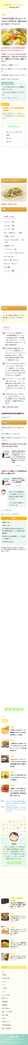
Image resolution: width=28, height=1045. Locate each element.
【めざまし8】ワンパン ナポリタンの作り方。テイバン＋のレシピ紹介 (18, 931)
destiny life (14, 7)
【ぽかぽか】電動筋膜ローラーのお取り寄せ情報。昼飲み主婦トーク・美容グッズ (18, 904)
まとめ (8, 141)
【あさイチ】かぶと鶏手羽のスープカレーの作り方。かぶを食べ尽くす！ (18, 944)
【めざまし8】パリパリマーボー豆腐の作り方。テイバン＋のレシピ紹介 (18, 918)
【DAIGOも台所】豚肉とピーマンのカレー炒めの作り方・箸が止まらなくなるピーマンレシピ (16, 809)
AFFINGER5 (16, 1042)
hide (18, 126)
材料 (7, 135)
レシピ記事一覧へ (6, 510)
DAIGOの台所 (5, 417)
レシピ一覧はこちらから (10, 98)
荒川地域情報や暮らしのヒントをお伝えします (14, 1039)
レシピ (4, 716)
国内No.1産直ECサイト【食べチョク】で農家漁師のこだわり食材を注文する (13, 116)
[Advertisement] (14, 163)
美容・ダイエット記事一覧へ (10, 514)
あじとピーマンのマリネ (14, 132)
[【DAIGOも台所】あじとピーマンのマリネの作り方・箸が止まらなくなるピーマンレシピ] (17, 709)
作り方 (8, 138)
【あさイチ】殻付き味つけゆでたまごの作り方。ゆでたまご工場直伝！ (18, 777)
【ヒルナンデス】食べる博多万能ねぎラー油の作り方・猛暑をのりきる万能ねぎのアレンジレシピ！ (15, 803)
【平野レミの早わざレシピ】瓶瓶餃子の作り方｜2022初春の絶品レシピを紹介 (18, 732)
